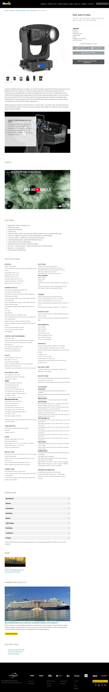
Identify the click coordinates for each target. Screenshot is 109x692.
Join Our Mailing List (101, 681)
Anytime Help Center (13, 653)
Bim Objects (9, 528)
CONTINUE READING (11, 633)
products (31, 681)
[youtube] (99, 685)
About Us (77, 4)
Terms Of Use (11, 682)
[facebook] (96, 685)
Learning (83, 4)
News (71, 4)
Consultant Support (89, 52)
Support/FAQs (77, 40)
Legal (16, 682)
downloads (63, 681)
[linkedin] (106, 685)
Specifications (10, 498)
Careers (76, 688)
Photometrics (9, 508)
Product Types (52, 4)
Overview (76, 28)
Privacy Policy (4, 682)
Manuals (8, 503)
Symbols (8, 518)
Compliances (9, 533)
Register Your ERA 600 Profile (16, 649)
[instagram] (103, 685)
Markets (43, 4)
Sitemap (19, 682)
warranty (63, 683)
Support (90, 4)
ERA (28, 10)
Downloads (76, 35)
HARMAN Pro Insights (79, 38)
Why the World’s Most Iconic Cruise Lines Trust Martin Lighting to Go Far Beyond (31, 623)
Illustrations (9, 513)
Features (76, 32)
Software (31, 683)
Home (6, 10)
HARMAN (7, 680)
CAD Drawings (10, 523)
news (75, 686)
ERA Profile (33, 10)
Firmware (8, 538)
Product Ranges (63, 4)
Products (12, 10)
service (49, 683)
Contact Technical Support (15, 651)
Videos (75, 30)
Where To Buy (51, 681)
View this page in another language (87, 61)
